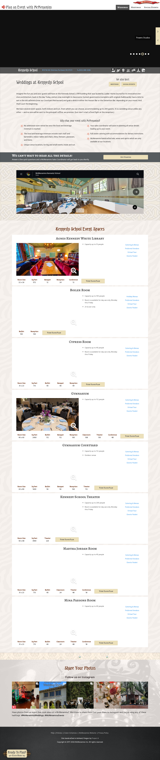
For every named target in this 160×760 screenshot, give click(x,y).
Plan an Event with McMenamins (29, 7)
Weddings (122, 7)
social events (129, 84)
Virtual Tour (132, 252)
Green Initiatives (70, 733)
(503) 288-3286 (85, 70)
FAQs (53, 733)
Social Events (151, 7)
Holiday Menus (132, 296)
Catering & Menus (132, 244)
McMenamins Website (87, 733)
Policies (59, 733)
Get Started (125, 157)
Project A (95, 738)
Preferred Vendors (132, 248)
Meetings (136, 7)
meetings (115, 84)
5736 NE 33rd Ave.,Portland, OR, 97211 (57, 70)
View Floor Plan (93, 281)
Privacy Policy (103, 733)
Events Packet (132, 256)
